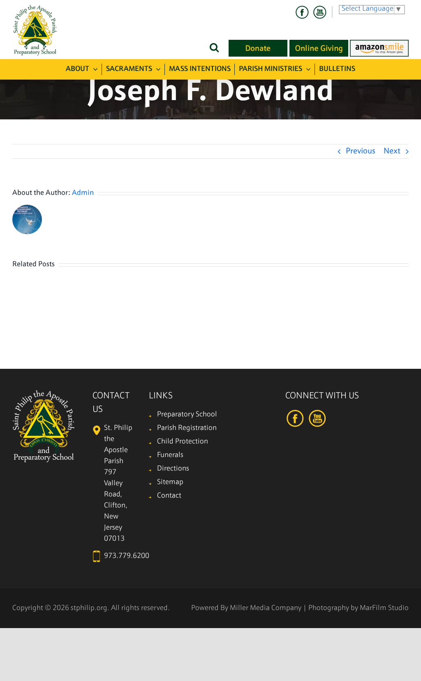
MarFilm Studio (384, 608)
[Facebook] (302, 12)
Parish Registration (187, 428)
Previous (360, 151)
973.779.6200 (126, 556)
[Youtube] (319, 12)
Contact (169, 496)
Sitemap (170, 482)
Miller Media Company (265, 608)
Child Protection (182, 442)
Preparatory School (187, 414)
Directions (173, 469)
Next (392, 151)
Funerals (170, 455)
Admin (83, 193)
